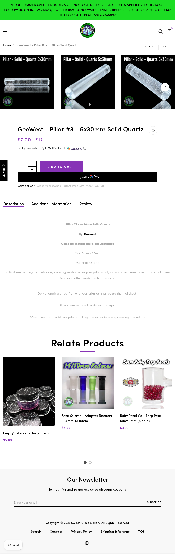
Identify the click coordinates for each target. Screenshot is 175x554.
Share (4, 172)
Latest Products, (74, 186)
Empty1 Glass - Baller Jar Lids (26, 433)
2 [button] (90, 105)
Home (7, 45)
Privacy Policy (81, 531)
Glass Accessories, (50, 186)
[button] (87, 149)
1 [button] (83, 105)
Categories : (26, 186)
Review (85, 204)
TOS (141, 531)
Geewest (90, 234)
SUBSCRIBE (154, 502)
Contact (56, 531)
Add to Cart (61, 166)
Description (13, 204)
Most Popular (95, 186)
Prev (152, 46)
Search (35, 531)
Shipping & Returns (115, 531)
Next (165, 46)
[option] (87, 82)
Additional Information (51, 204)
